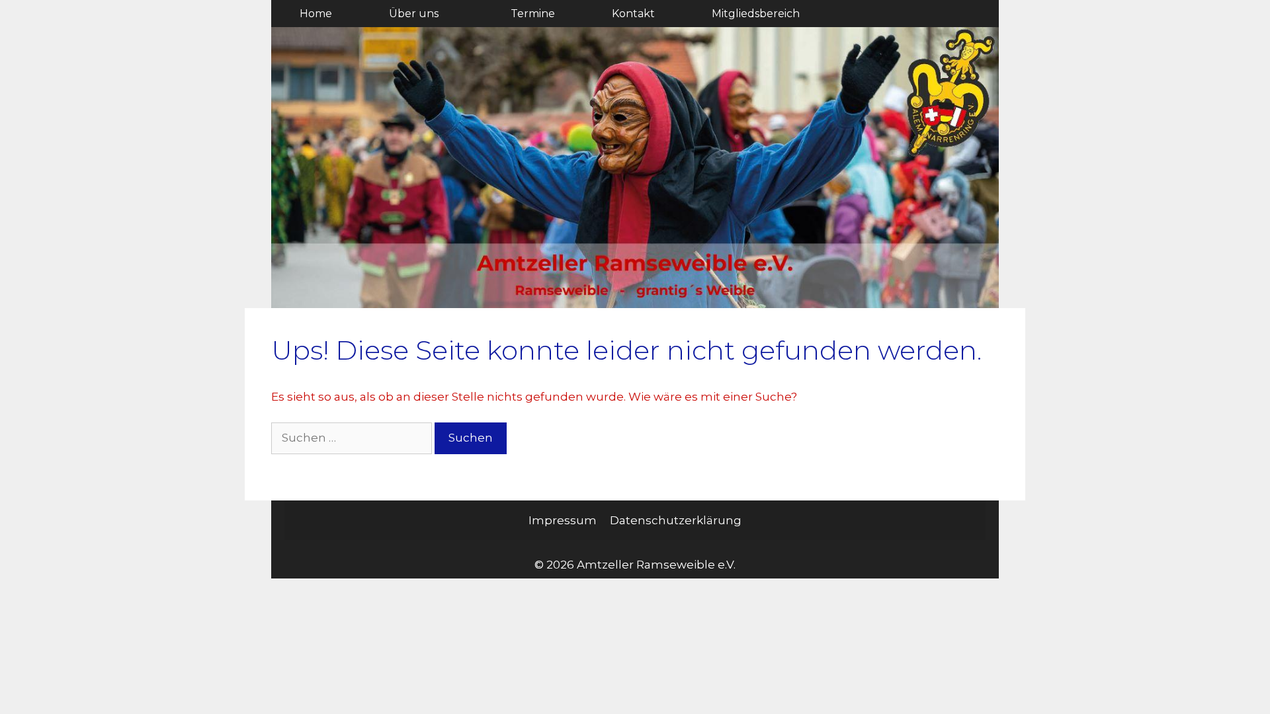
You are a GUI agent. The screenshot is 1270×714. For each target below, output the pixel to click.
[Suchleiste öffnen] (963, 13)
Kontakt (633, 13)
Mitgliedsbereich (756, 13)
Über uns (414, 13)
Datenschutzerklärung (675, 520)
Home (316, 13)
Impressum (563, 520)
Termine (533, 13)
